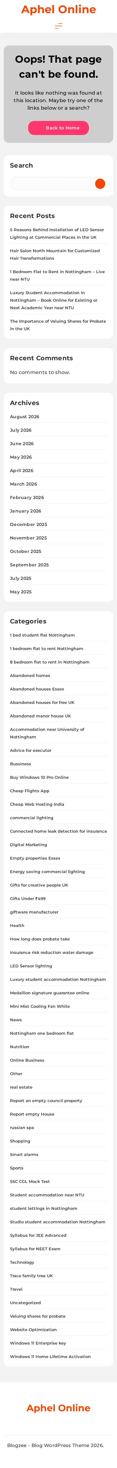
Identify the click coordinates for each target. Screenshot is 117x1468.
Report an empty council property (46, 1100)
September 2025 (29, 565)
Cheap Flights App (29, 790)
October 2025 (25, 551)
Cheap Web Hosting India (37, 804)
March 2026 (23, 484)
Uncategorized (25, 1302)
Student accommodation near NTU (47, 1194)
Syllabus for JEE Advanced (38, 1235)
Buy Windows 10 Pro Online (39, 777)
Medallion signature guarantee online (49, 992)
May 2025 (21, 592)
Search (21, 165)
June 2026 (22, 443)
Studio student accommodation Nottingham (57, 1221)
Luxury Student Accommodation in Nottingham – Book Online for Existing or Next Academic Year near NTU (53, 300)
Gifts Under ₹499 (28, 898)
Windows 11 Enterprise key (38, 1343)
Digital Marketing (28, 844)
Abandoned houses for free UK (42, 702)
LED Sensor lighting (31, 965)
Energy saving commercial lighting (47, 871)
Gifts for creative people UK (39, 885)
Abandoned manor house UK (40, 715)
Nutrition (19, 1046)
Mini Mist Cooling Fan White (40, 1006)
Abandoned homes (30, 675)
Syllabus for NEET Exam (35, 1248)
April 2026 (21, 470)
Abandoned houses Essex (37, 688)
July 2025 (21, 578)
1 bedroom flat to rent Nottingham (46, 648)
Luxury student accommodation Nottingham (58, 979)
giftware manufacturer (34, 911)
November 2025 (28, 538)
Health (17, 925)
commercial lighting (31, 817)
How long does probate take (40, 938)
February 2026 (27, 497)
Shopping (20, 1140)
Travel (16, 1289)
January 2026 (25, 511)
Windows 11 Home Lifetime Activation (50, 1356)
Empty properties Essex (35, 858)
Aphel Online (58, 9)
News (16, 1019)
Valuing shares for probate (38, 1316)
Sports (16, 1167)
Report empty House (32, 1114)
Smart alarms (24, 1154)
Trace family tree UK (31, 1275)
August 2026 (24, 416)
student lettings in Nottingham (43, 1208)
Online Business (27, 1060)
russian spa (22, 1127)
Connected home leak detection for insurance (58, 831)
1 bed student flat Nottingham (42, 635)
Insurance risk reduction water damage (51, 952)
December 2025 (28, 524)
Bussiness (20, 763)
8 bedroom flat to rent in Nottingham (50, 661)
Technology (22, 1262)
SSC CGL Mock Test (30, 1181)
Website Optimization (33, 1329)
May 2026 (21, 457)
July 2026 (21, 430)
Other (16, 1073)
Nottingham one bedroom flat (42, 1033)
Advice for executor (30, 750)
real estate (21, 1087)
